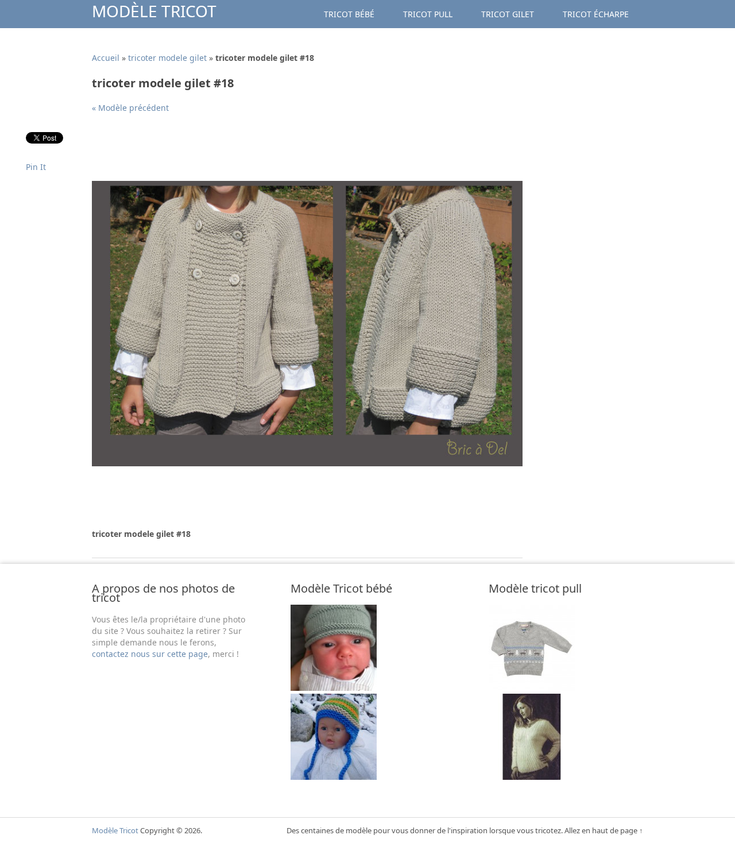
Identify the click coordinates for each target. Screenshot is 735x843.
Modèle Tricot (154, 11)
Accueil (105, 57)
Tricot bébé (349, 14)
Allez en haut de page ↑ (603, 830)
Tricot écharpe (596, 14)
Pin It (36, 166)
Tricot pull (427, 14)
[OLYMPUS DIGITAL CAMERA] (334, 776)
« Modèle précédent (130, 107)
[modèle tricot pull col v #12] (532, 687)
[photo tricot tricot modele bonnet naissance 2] (334, 687)
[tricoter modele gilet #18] (307, 463)
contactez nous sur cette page (150, 653)
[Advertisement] (301, 151)
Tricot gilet (507, 14)
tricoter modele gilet (167, 57)
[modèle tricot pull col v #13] (532, 776)
